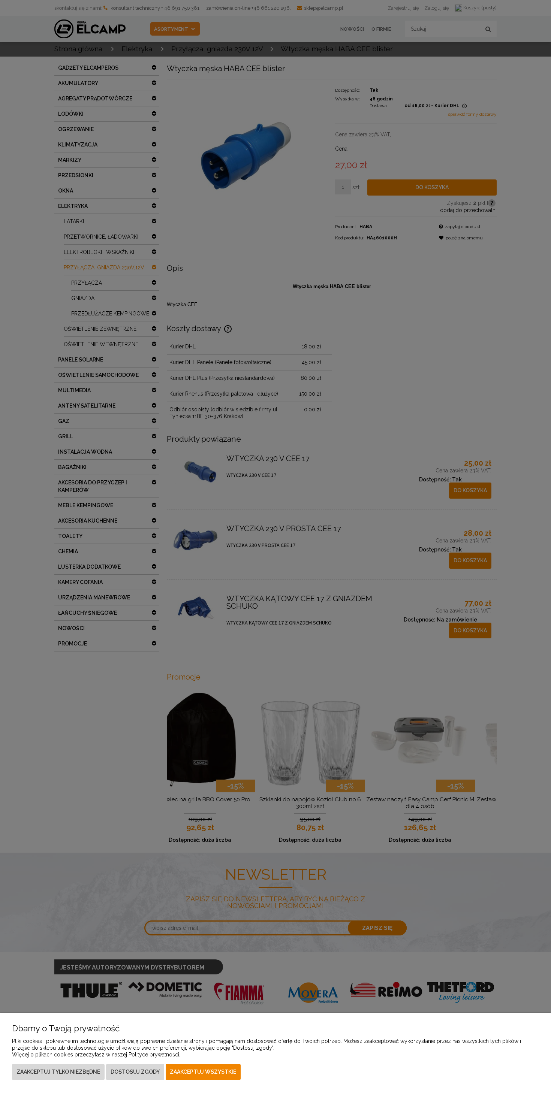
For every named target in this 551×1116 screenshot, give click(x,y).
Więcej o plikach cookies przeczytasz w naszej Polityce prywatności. (96, 1055)
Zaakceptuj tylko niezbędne (58, 1072)
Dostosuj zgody (135, 1072)
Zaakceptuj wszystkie (203, 1072)
